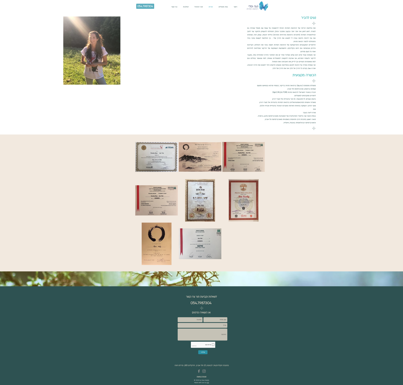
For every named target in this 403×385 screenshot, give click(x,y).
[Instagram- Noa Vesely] (204, 371)
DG (208, 383)
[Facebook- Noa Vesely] (199, 371)
